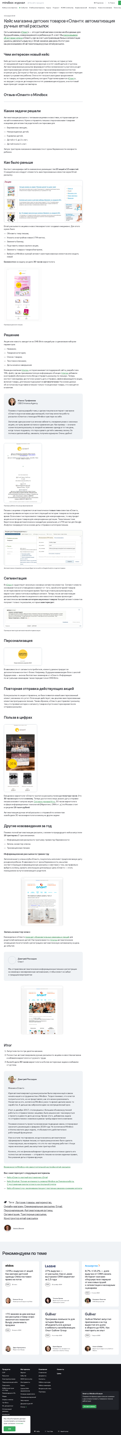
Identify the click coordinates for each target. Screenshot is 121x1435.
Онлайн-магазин (13, 1206)
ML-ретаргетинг (7, 1406)
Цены (59, 1373)
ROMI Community (26, 1379)
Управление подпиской (28, 1397)
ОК (9, 1429)
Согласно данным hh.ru (44, 801)
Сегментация (11, 1214)
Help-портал (25, 1400)
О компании (43, 1372)
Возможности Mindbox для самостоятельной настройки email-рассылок (37, 1167)
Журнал (23, 1372)
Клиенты (60, 1369)
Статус (23, 1407)
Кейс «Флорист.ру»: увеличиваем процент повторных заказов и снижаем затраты (44, 1188)
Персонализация (13, 1210)
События (23, 1376)
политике (19, 1423)
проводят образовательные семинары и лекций (47, 937)
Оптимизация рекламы (7, 1410)
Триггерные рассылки (33, 1214)
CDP (3, 1372)
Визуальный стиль (45, 1388)
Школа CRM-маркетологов (25, 1390)
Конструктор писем (8, 1379)
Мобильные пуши (8, 1389)
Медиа (4, 1396)
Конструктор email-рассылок (21, 1218)
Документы (42, 1376)
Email (59, 1206)
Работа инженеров (45, 1385)
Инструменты (25, 1382)
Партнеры (42, 1392)
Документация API (27, 1404)
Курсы (23, 1385)
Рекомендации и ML (9, 1393)
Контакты (42, 1379)
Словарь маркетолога (28, 1394)
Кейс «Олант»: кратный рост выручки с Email (27, 1177)
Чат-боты (5, 1403)
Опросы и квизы (7, 1399)
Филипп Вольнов (18, 1228)
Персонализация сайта (10, 1382)
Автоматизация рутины (38, 1210)
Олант (25, 32)
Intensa (25, 370)
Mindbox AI (6, 1414)
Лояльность (6, 1385)
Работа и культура (44, 1382)
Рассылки (5, 1376)
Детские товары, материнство (33, 1202)
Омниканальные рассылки (39, 1206)
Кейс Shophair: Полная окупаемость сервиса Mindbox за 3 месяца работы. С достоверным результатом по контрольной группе (40, 1183)
